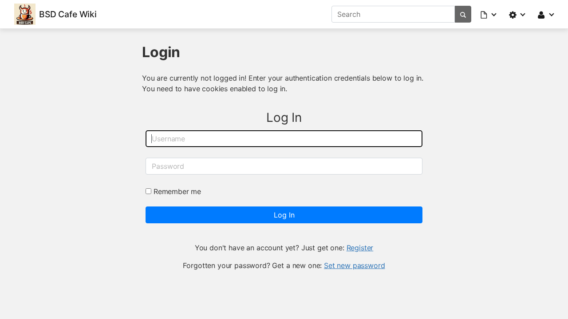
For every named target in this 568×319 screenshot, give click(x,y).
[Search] (463, 14)
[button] (489, 14)
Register (360, 247)
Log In (284, 214)
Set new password (354, 265)
